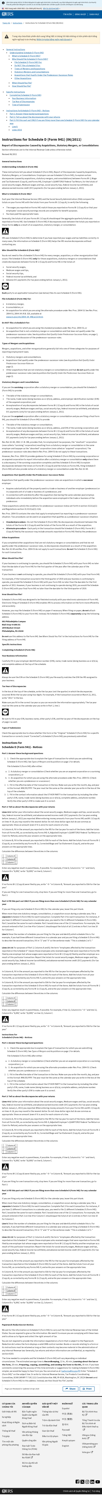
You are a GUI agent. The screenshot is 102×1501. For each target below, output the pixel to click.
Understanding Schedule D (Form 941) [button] (27, 52)
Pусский (66, 1429)
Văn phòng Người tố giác (50, 1443)
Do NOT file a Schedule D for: (27, 65)
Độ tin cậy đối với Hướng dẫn (30, 1464)
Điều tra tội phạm (50, 1436)
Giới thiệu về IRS (9, 1411)
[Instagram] (87, 1481)
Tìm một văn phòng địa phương (10, 1443)
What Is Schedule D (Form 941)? (26, 55)
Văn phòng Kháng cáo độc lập (30, 1434)
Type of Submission (21, 104)
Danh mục (94, 14)
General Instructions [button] (15, 49)
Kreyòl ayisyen (68, 1440)
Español (65, 1408)
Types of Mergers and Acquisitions (29, 68)
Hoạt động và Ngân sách (11, 1424)
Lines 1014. (17, 129)
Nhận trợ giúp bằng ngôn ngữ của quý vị (54, 39)
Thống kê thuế (8, 1430)
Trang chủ (6, 23)
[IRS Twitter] (82, 1481)
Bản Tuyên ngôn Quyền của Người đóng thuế (29, 1414)
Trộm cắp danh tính (51, 1420)
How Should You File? (21, 86)
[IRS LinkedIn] (92, 1481)
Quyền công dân (29, 1440)
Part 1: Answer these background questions (29, 113)
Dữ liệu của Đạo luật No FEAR (31, 1456)
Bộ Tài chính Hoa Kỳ (89, 1413)
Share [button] (72, 1388)
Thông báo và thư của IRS (50, 1413)
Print (89, 1388)
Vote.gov (86, 1452)
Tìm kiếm (67, 14)
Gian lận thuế (48, 1430)
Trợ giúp (6, 1436)
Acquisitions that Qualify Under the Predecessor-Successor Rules (43, 75)
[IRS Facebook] (77, 1481)
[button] (80, 14)
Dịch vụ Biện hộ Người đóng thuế (29, 1425)
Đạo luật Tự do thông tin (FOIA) (29, 1447)
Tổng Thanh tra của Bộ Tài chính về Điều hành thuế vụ (91, 1423)
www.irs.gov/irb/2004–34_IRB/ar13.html (24, 316)
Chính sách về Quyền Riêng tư (76, 1491)
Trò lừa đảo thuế (49, 1425)
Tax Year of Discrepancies (23, 101)
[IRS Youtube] (97, 1481)
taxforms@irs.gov (69, 1371)
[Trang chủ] (7, 13)
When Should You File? (22, 82)
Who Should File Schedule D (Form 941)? (30, 59)
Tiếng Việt (66, 1435)
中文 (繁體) (67, 1419)
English (65, 1445)
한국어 (65, 1424)
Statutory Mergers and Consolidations (31, 71)
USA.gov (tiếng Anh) (88, 1437)
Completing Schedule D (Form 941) (25, 95)
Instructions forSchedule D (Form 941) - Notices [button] (28, 110)
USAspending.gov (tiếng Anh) (90, 1445)
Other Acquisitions (22, 78)
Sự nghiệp (6, 1417)
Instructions (17, 23)
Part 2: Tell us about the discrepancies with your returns (35, 117)
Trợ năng (96, 1491)
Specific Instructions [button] (15, 92)
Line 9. (15, 126)
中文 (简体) (67, 1413)
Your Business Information (24, 98)
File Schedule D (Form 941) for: (28, 62)
